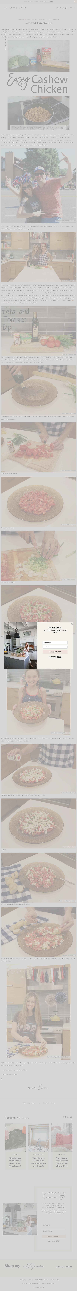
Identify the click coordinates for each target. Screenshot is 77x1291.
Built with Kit (55, 656)
